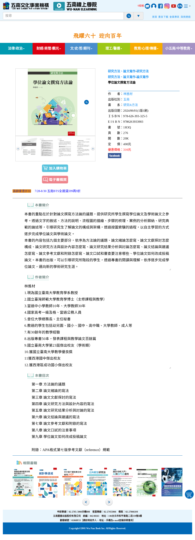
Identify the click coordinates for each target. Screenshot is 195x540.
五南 (126, 99)
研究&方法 (130, 105)
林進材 (128, 93)
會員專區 (174, 17)
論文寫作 (143, 77)
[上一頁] (18, 149)
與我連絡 (186, 17)
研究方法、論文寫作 (122, 71)
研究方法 (143, 71)
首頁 (154, 17)
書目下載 (163, 17)
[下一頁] (93, 149)
